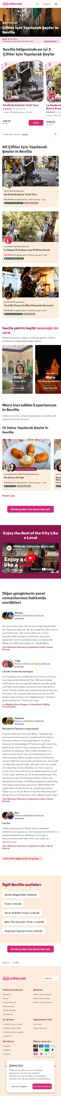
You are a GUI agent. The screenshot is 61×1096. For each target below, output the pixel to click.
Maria (31, 615)
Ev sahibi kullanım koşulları (13, 1032)
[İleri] (55, 134)
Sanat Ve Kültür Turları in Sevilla (22, 912)
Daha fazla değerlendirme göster (21, 858)
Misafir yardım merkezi (42, 994)
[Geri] (49, 134)
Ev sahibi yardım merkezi (13, 1024)
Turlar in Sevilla (13, 903)
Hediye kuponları (9, 1010)
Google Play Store (40, 1028)
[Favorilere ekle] (54, 159)
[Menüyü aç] (56, 4)
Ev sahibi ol (7, 1036)
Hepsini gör (8, 495)
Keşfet (36, 122)
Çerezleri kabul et (42, 1086)
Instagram (7, 1050)
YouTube (6, 1054)
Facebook (7, 1046)
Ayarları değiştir (19, 1086)
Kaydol (46, 4)
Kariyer (5, 998)
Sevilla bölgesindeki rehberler (21, 894)
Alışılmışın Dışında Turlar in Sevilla (23, 931)
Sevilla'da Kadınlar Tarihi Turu (20, 194)
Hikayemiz (7, 994)
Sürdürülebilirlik (9, 1002)
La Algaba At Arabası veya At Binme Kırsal (27, 249)
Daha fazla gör (17, 388)
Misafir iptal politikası (41, 998)
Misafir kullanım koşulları (42, 1002)
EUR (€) (48, 978)
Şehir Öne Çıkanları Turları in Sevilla (24, 921)
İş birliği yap (7, 1014)
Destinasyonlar (8, 1006)
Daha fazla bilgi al (50, 41)
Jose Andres (35, 664)
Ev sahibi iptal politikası (12, 1028)
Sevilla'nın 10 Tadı (14, 477)
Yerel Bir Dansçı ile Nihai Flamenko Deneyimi (29, 305)
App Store (37, 1024)
